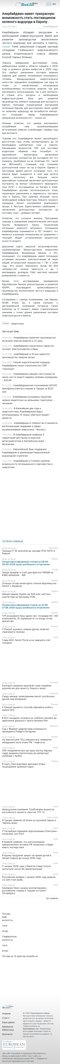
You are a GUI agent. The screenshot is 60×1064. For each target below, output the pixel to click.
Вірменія (54, 726)
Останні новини (12, 541)
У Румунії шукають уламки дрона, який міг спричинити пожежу (25, 630)
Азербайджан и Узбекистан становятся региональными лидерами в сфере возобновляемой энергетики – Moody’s (29, 426)
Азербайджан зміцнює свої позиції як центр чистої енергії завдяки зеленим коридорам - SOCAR (29, 377)
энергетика (17, 323)
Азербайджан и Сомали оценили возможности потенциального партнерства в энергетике (27, 464)
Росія (55, 637)
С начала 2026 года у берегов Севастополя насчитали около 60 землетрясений (26, 867)
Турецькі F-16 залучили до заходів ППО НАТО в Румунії (28, 552)
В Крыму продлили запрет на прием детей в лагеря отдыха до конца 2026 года (26, 856)
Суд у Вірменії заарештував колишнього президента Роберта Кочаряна (24, 730)
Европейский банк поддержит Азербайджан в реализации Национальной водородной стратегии (26, 452)
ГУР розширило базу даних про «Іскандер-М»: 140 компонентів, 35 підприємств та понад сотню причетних (30, 618)
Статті (5, 1018)
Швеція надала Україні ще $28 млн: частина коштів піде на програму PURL (26, 595)
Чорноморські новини (40, 1013)
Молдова (54, 693)
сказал (6, 46)
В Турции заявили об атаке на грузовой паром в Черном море (29, 821)
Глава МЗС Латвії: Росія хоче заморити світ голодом (26, 641)
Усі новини (52, 898)
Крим (55, 715)
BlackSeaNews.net (31, 1029)
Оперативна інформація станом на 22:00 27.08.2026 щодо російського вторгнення (25, 606)
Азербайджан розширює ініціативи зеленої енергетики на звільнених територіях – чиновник (28, 400)
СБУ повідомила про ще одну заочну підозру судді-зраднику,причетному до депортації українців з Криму (27, 753)
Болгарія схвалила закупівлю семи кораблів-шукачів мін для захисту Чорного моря (27, 687)
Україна (54, 559)
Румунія (54, 626)
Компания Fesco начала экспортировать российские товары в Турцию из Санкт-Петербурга (24, 891)
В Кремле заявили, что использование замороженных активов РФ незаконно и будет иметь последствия (28, 844)
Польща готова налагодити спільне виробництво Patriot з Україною (29, 584)
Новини (6, 1013)
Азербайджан (50, 26)
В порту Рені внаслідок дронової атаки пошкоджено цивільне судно (23, 765)
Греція (55, 569)
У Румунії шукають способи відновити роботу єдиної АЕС (27, 708)
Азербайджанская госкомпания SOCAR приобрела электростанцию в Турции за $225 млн (29, 388)
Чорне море (52, 817)
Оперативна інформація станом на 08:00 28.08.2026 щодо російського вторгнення (26, 563)
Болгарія (54, 683)
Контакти (7, 1034)
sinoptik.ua (32, 956)
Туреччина (53, 548)
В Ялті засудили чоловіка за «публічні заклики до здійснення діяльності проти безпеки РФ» (29, 719)
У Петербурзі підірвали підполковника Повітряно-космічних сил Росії (30, 832)
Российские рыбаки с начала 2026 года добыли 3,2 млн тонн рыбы (29, 878)
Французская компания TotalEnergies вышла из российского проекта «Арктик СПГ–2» (28, 810)
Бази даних (8, 1022)
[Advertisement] (30, 503)
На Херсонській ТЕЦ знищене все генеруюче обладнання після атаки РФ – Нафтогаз (27, 741)
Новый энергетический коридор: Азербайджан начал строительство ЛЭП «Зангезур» (26, 365)
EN (54, 4)
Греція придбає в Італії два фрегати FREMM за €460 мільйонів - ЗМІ (27, 573)
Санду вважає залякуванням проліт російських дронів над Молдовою (28, 697)
